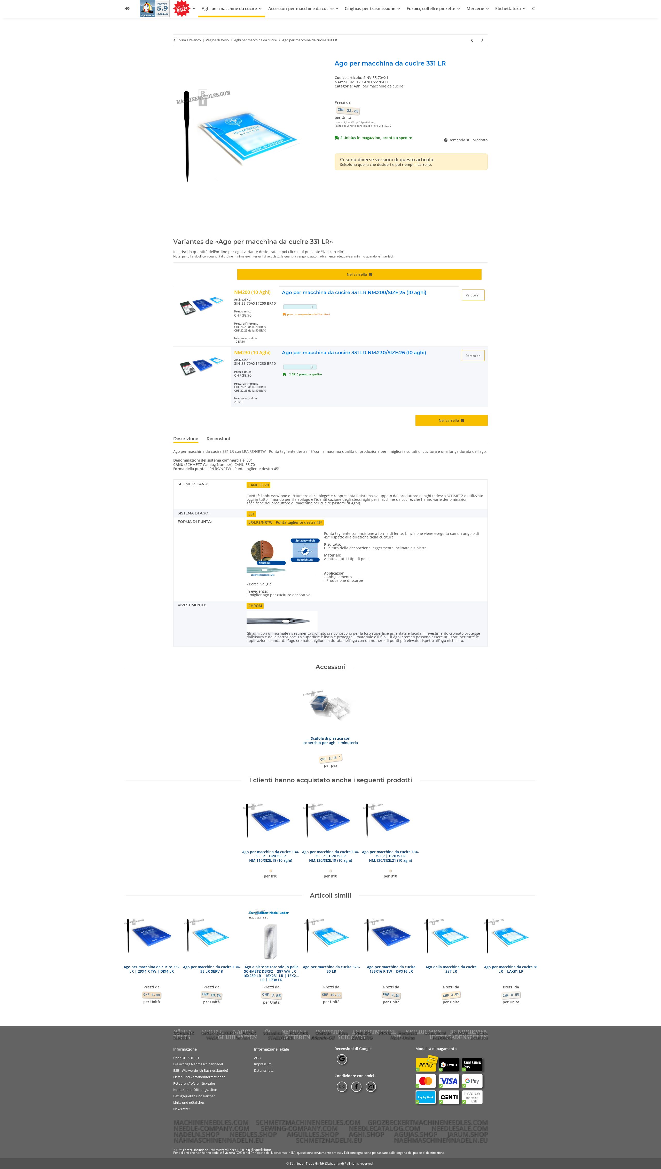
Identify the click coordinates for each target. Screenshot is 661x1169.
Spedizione (367, 122)
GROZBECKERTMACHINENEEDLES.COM (427, 1122)
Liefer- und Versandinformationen (199, 1077)
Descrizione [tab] (185, 438)
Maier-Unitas (402, 1037)
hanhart (242, 1037)
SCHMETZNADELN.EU (329, 1139)
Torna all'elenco (189, 40)
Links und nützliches (188, 1102)
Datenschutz (263, 1070)
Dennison (479, 1037)
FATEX (249, 1033)
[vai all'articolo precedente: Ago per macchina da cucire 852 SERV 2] (472, 40)
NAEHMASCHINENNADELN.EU (441, 1139)
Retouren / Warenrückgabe (194, 1083)
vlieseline (272, 1033)
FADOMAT (442, 1037)
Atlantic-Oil (322, 1037)
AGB (257, 1057)
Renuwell (407, 1033)
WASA (212, 1037)
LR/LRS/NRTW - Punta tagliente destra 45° (285, 522)
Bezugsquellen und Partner (194, 1096)
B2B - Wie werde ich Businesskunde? (201, 1070)
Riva (342, 1033)
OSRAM (323, 1033)
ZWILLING (362, 1037)
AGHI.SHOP (366, 1134)
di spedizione (261, 1149)
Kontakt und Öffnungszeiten (195, 1089)
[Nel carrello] (177, 57)
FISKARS (298, 1033)
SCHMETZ (183, 1033)
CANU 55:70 (258, 484)
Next (527, 956)
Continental (435, 1033)
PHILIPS (363, 1033)
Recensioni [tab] (218, 438)
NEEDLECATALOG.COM (384, 1128)
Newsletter (181, 1109)
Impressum (263, 1064)
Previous (134, 956)
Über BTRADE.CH (186, 1057)
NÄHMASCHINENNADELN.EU (218, 1139)
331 (251, 514)
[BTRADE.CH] (127, 8)
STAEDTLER (280, 1037)
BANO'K (460, 1033)
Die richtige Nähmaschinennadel (198, 1064)
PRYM (385, 1033)
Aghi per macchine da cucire (378, 86)
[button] (473, 295)
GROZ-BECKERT (218, 1033)
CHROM (255, 605)
